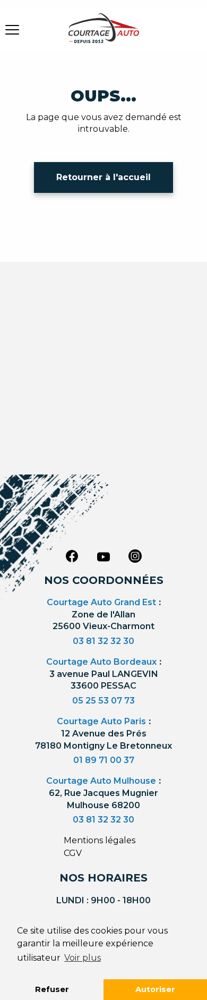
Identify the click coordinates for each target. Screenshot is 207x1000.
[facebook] (72, 556)
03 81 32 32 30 (103, 641)
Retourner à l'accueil (103, 177)
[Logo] (103, 34)
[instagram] (135, 556)
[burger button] (12, 29)
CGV (73, 853)
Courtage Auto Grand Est (101, 602)
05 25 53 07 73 (103, 701)
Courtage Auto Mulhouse (101, 781)
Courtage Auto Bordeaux (101, 662)
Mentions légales (99, 840)
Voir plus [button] (82, 958)
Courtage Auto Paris (101, 721)
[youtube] (103, 557)
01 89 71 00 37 (103, 760)
